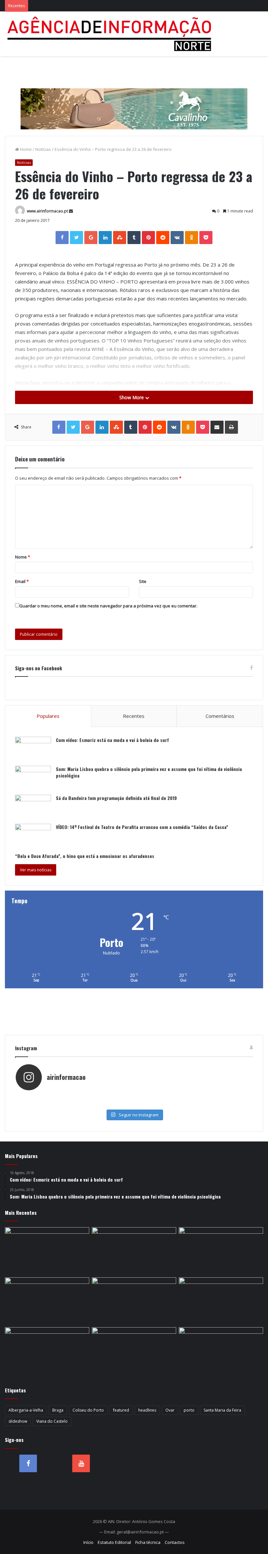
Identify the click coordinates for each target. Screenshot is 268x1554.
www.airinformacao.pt (47, 211)
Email (22, 581)
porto (189, 1410)
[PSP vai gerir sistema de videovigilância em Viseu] (134, 1251)
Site (142, 581)
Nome (22, 557)
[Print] (231, 427)
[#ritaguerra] (55, 1104)
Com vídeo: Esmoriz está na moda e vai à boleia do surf (112, 739)
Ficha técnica (147, 1542)
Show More (132, 397)
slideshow (17, 1421)
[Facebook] (62, 237)
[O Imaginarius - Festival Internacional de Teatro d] (55, 1097)
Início (88, 1542)
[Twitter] (76, 237)
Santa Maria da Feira (222, 1410)
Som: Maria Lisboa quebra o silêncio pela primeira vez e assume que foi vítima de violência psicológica (149, 772)
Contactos (175, 1542)
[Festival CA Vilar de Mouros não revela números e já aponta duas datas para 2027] (221, 1251)
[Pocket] (205, 237)
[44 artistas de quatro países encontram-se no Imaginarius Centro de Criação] (134, 1301)
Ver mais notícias (35, 870)
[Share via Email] (217, 427)
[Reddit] (162, 237)
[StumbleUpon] (119, 237)
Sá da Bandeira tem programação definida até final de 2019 (116, 797)
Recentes (133, 716)
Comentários (220, 716)
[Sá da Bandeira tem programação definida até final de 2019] (33, 807)
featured (121, 1410)
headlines (147, 1410)
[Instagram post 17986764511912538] (213, 1097)
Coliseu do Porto (88, 1410)
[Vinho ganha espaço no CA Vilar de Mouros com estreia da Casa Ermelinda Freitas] (47, 1351)
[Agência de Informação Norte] (111, 34)
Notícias (43, 149)
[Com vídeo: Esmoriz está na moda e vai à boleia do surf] (33, 749)
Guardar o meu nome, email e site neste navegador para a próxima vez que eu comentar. (108, 606)
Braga (57, 1410)
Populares (48, 716)
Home (25, 149)
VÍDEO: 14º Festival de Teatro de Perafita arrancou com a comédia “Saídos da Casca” (142, 826)
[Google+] (90, 237)
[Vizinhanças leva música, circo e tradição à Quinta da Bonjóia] (134, 1351)
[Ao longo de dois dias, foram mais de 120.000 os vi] (134, 1104)
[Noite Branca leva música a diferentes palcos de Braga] (47, 1301)
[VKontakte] (177, 237)
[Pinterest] (148, 237)
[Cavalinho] (134, 100)
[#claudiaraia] (134, 1097)
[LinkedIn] (105, 237)
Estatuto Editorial (114, 1542)
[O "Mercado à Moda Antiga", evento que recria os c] (213, 1104)
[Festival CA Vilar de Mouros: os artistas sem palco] (221, 1301)
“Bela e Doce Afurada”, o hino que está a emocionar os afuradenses (84, 855)
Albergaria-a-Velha (25, 1410)
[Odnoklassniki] (191, 237)
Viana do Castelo (52, 1421)
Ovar (170, 1410)
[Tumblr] (134, 237)
